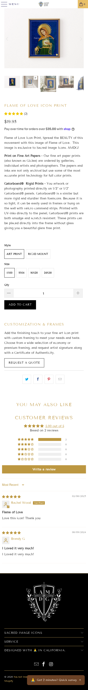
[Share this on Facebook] (37, 379)
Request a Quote (24, 362)
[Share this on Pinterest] (49, 379)
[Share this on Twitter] (26, 379)
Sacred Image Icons (25, 676)
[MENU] (2, 4)
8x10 (9, 272)
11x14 (21, 272)
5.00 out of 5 (54, 426)
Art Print (14, 254)
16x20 (34, 272)
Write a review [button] (44, 469)
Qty (6, 285)
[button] (14, 114)
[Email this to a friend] (60, 379)
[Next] (80, 39)
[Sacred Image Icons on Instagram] (51, 664)
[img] (11, 497)
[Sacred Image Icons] (44, 4)
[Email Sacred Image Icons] (36, 664)
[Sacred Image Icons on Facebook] (44, 664)
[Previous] (7, 39)
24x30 (48, 272)
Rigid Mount (38, 254)
